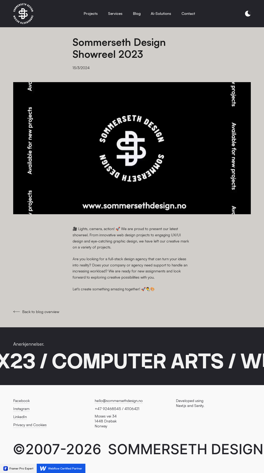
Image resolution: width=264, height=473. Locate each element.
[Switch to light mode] (248, 14)
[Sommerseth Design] (23, 13)
